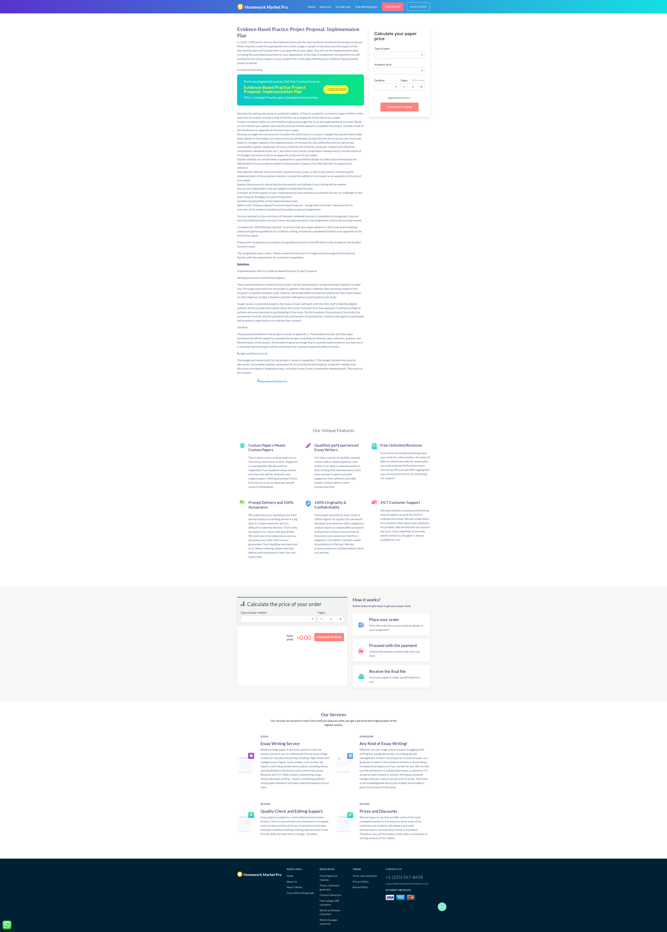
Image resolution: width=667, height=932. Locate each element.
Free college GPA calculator (329, 902)
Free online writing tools (300, 892)
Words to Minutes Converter (330, 912)
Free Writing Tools (366, 6)
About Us (325, 6)
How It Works (294, 887)
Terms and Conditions (365, 875)
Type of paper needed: (254, 612)
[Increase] (421, 86)
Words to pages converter (328, 921)
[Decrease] (404, 86)
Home (311, 6)
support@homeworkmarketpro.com (407, 883)
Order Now (392, 6)
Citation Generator (330, 895)
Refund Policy (360, 887)
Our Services (343, 6)
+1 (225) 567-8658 (404, 877)
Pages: (322, 612)
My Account (418, 6)
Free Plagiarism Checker (328, 877)
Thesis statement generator (330, 887)
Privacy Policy (361, 881)
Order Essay (337, 89)
